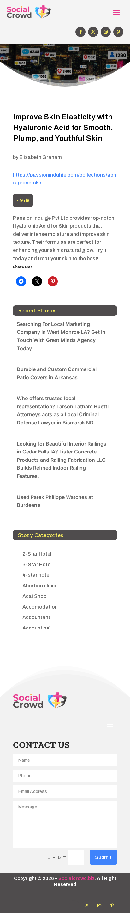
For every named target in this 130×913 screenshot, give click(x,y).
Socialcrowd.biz (76, 878)
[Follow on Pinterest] (118, 32)
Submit (103, 857)
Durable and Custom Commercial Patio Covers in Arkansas (57, 373)
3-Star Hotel (37, 564)
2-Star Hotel (36, 553)
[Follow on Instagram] (106, 32)
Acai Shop (34, 596)
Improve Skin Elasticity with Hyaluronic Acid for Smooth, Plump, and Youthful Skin (63, 127)
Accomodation (40, 607)
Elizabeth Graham (40, 157)
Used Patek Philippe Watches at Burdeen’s (55, 501)
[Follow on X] (93, 32)
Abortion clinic (39, 585)
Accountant (36, 617)
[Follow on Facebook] (80, 32)
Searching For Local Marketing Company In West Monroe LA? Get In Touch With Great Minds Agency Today (61, 336)
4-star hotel (36, 575)
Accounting (36, 628)
